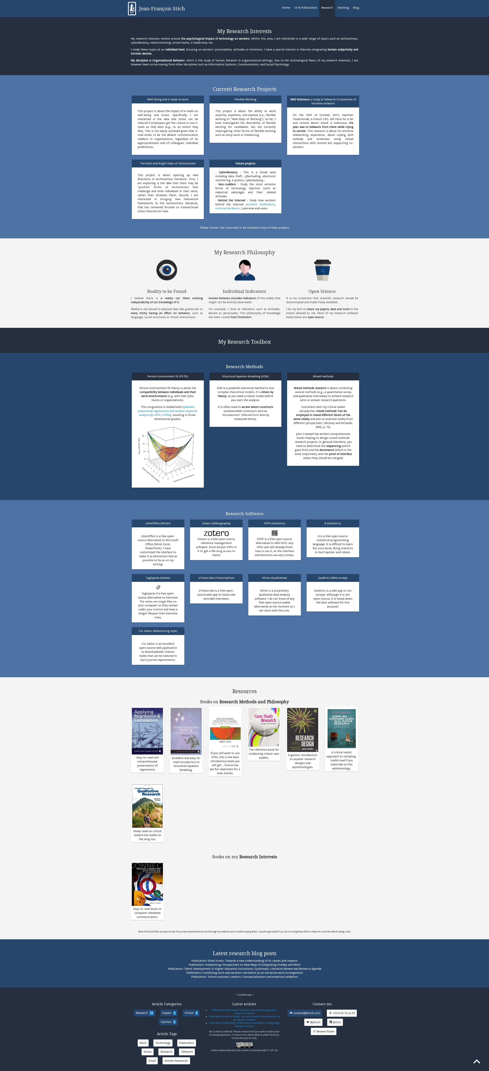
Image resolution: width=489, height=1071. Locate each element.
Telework (187, 1051)
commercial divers (227, 208)
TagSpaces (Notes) (158, 578)
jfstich (336, 1022)
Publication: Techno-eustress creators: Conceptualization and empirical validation (244, 976)
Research (327, 7)
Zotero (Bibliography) (216, 523)
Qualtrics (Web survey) (332, 578)
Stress (148, 1051)
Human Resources (176, 1060)
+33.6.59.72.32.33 (343, 1013)
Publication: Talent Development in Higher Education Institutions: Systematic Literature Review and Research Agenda (244, 968)
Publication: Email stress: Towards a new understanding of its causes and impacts (244, 960)
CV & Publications (305, 7)
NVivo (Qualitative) (274, 578)
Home (286, 7)
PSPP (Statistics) (274, 523)
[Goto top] (477, 1062)
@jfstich (315, 1022)
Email (152, 1060)
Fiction (191, 1013)
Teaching (343, 7)
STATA (166, 415)
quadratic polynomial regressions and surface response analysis (167, 411)
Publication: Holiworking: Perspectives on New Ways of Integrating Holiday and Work (244, 964)
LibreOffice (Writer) (158, 523)
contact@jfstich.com (306, 1013)
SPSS (157, 415)
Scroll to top (244, 995)
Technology (162, 1043)
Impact (168, 1013)
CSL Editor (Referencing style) (158, 631)
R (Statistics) (333, 523)
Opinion (168, 1022)
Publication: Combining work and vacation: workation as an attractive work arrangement (244, 972)
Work (143, 1043)
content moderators (261, 204)
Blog (356, 7)
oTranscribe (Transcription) (216, 578)
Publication (186, 1043)
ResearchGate (325, 1031)
